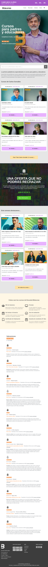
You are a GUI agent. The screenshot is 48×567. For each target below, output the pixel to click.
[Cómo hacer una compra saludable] (12, 258)
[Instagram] (37, 547)
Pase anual (30, 7)
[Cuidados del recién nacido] (36, 257)
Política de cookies (35, 565)
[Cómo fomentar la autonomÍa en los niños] (36, 223)
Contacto (36, 7)
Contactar (26, 552)
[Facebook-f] (39, 547)
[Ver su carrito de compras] (44, 8)
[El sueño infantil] (35, 94)
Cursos (24, 7)
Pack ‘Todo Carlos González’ (12, 366)
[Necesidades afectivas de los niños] (12, 128)
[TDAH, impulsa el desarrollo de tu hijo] (12, 223)
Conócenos (26, 546)
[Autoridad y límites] (12, 94)
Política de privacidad (27, 565)
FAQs (25, 550)
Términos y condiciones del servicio (15, 565)
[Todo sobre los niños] (35, 128)
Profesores (26, 547)
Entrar (41, 7)
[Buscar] (45, 66)
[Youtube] (41, 547)
